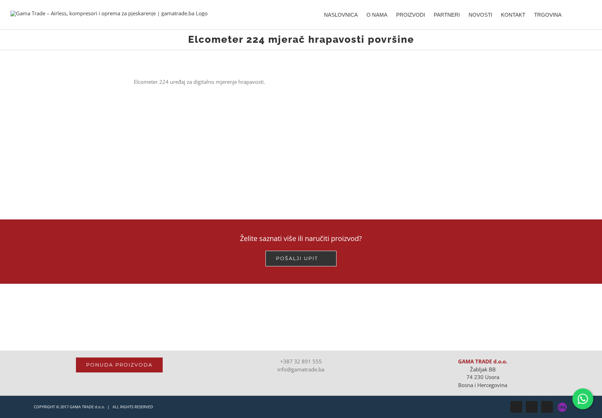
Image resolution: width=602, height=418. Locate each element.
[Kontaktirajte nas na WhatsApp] (582, 398)
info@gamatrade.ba (300, 369)
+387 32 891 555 (301, 361)
